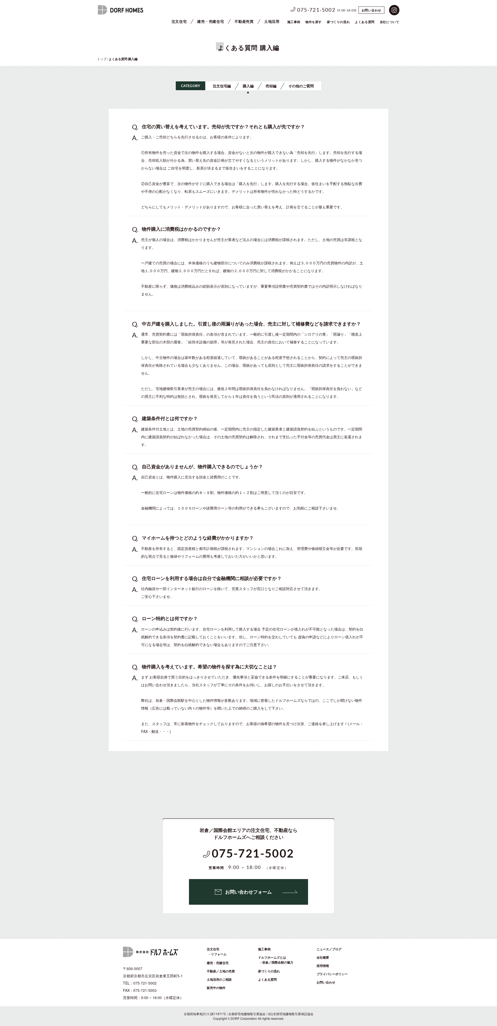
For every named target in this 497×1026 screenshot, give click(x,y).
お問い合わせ (371, 10)
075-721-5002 (316, 10)
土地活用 (272, 21)
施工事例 (293, 21)
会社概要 (323, 957)
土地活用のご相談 (219, 979)
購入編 (248, 85)
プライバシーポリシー (332, 974)
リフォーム (218, 954)
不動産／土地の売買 (221, 971)
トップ (101, 58)
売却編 (271, 85)
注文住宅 (179, 21)
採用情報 (323, 965)
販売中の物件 (216, 987)
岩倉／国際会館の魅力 (277, 962)
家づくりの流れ (338, 21)
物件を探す (313, 21)
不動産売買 (244, 21)
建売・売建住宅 (210, 21)
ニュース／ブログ (329, 949)
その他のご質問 (301, 85)
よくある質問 (267, 979)
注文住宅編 (222, 85)
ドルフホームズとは (272, 957)
